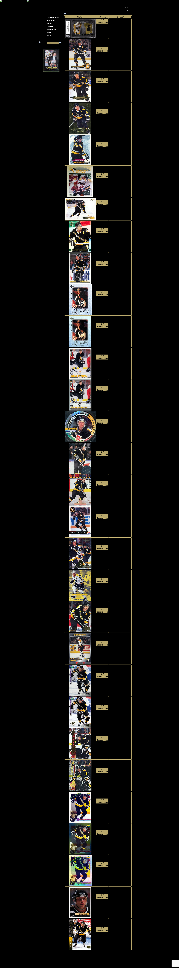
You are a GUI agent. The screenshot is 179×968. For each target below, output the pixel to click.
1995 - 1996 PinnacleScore (102, 211)
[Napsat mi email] (126, 2)
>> (100, 952)
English (127, 7)
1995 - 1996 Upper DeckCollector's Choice (102, 366)
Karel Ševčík (104, 962)
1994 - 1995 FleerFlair (102, 556)
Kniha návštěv (51, 29)
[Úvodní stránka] (123, 2)
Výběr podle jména (82, 13)
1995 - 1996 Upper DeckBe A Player (102, 302)
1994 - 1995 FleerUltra (102, 619)
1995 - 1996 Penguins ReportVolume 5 (102, 184)
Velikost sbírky (48, 39)
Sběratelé (50, 26)
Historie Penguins (53, 17)
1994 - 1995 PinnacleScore (102, 809)
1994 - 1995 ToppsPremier (102, 905)
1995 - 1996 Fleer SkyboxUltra (102, 89)
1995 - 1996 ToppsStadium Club (102, 239)
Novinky (49, 35)
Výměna (49, 23)
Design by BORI (110, 963)
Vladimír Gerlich (98, 963)
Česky (126, 10)
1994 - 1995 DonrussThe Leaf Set (102, 492)
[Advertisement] (150, 33)
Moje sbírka (71, 13)
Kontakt (49, 32)
